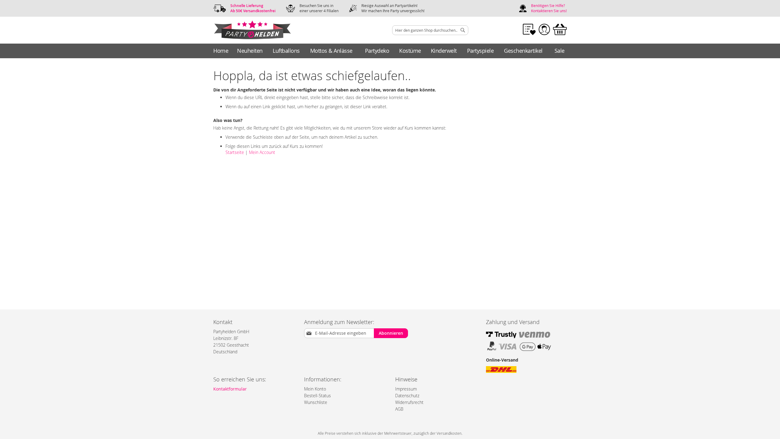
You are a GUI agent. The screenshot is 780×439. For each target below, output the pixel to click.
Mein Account (262, 152)
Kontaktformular (230, 389)
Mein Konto (315, 389)
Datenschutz (407, 395)
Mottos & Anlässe (331, 50)
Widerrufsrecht (409, 402)
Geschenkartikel (523, 50)
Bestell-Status (317, 395)
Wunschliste (315, 402)
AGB (399, 409)
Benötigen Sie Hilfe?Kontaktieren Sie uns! (549, 8)
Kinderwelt (444, 50)
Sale (560, 50)
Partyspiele (480, 50)
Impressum (406, 389)
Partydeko (377, 50)
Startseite (234, 152)
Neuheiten (250, 50)
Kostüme (410, 50)
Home (220, 50)
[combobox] (430, 30)
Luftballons (286, 50)
